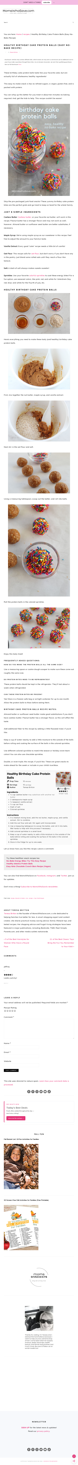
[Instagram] (37, 1091)
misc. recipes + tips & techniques (35, 898)
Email (7, 1052)
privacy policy (43, 1431)
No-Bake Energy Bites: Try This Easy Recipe (26, 861)
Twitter (64, 875)
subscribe (46, 2)
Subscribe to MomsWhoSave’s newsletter (39, 886)
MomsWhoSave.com (18, 11)
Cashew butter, (25, 217)
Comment (9, 1017)
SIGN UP (25, 1427)
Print (61, 789)
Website (7, 1061)
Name (7, 1043)
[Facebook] (28, 1091)
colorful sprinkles (37, 275)
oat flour (35, 253)
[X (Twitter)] (41, 1091)
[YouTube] (45, 1091)
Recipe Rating (10, 1008)
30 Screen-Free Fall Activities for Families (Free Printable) (26, 1200)
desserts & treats (20, 898)
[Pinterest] (33, 1091)
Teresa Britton (10, 913)
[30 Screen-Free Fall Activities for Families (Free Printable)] (39, 1228)
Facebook (41, 875)
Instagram (51, 875)
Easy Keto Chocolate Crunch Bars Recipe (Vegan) (28, 866)
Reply (6, 983)
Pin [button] (67, 789)
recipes (13, 898)
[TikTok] (49, 1091)
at (4, 970)
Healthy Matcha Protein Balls (19, 863)
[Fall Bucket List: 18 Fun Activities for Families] (39, 1167)
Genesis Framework (50, 1461)
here (19, 64)
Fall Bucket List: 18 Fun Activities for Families (21, 1139)
